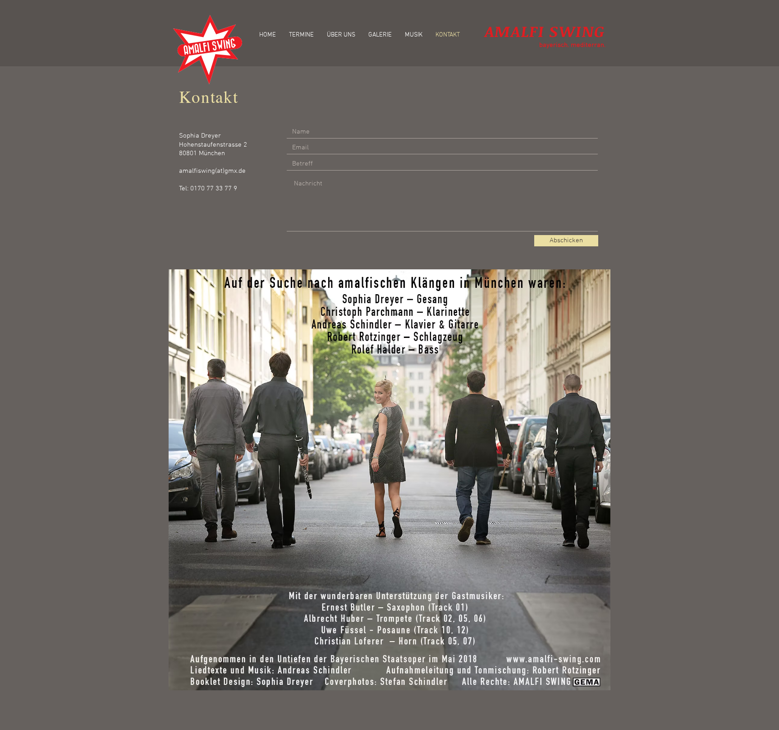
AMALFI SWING (545, 31)
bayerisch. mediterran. (572, 45)
